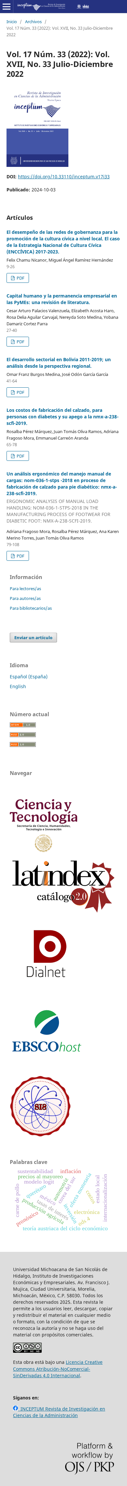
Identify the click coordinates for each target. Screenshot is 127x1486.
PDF (20, 278)
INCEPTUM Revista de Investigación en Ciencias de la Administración (59, 1412)
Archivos (33, 21)
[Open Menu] (6, 6)
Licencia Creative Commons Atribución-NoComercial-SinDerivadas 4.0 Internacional (58, 1368)
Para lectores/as (25, 588)
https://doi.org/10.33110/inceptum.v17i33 (64, 176)
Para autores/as (25, 598)
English (18, 686)
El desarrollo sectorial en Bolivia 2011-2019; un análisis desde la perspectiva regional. (59, 362)
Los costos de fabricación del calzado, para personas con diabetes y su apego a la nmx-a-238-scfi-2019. (63, 416)
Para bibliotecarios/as (31, 608)
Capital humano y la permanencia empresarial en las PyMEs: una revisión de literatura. (62, 299)
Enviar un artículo (33, 637)
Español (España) (29, 676)
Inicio (12, 21)
